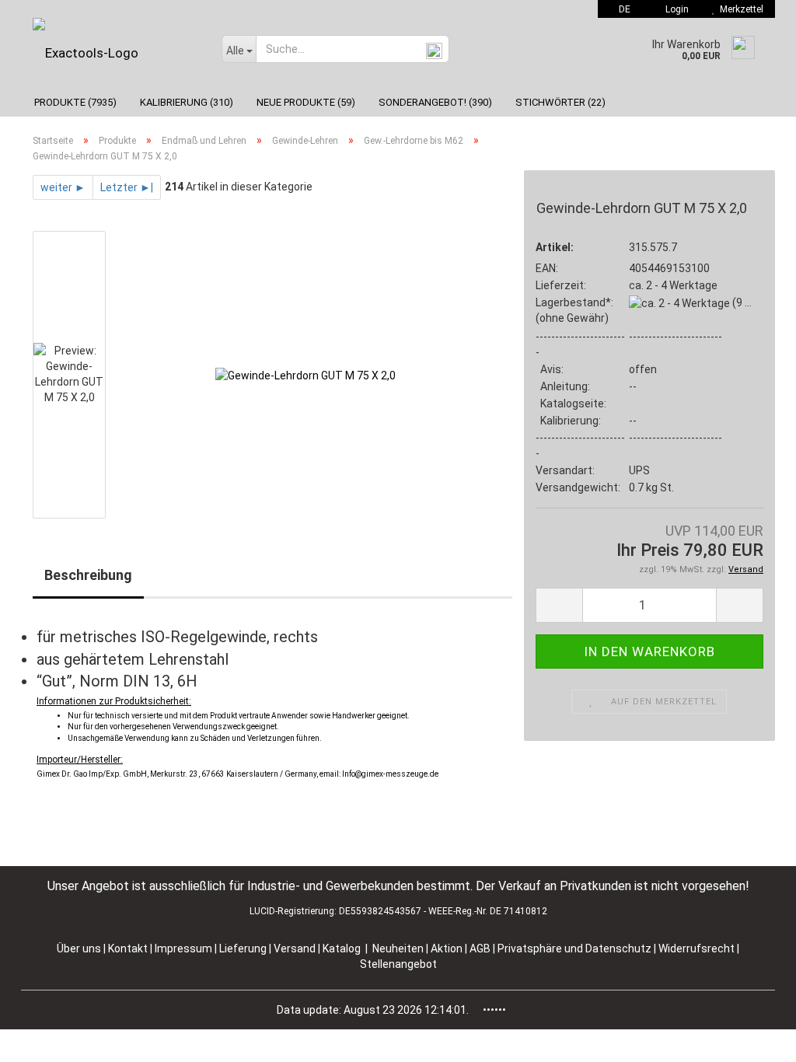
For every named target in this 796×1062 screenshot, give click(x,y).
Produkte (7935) (75, 102)
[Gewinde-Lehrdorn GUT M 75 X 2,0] (305, 375)
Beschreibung (88, 575)
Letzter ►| (126, 187)
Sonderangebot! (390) (435, 102)
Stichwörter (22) (560, 102)
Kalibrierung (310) (186, 102)
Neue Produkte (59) (306, 102)
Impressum (185, 948)
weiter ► (63, 187)
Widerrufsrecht (697, 948)
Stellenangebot (398, 964)
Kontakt (128, 948)
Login (675, 9)
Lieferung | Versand (268, 948)
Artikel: (555, 247)
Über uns (79, 948)
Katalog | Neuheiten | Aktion (393, 948)
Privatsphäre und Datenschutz (576, 948)
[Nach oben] (753, 1039)
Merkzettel (739, 9)
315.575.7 (653, 247)
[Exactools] (115, 53)
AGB (481, 948)
